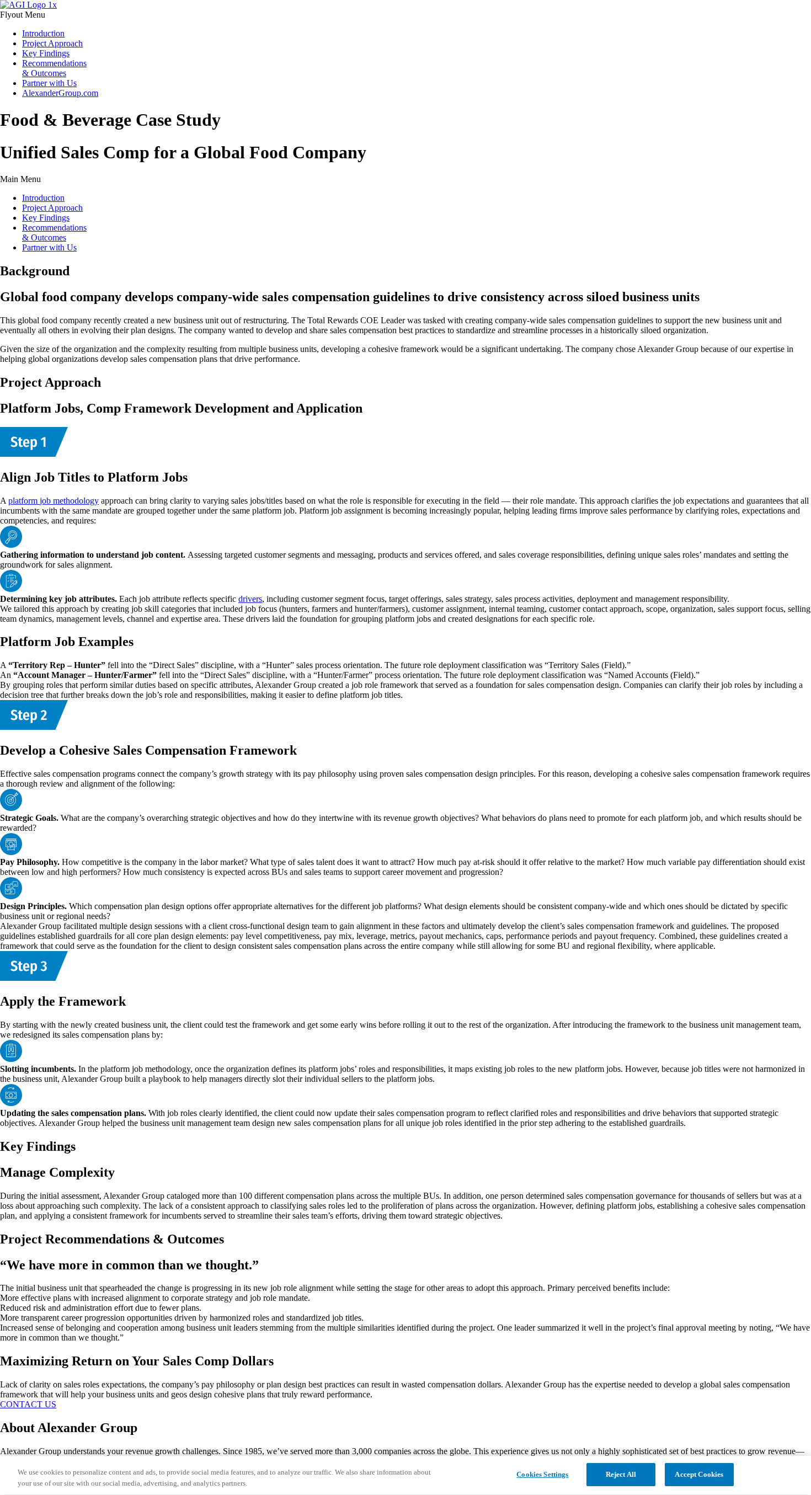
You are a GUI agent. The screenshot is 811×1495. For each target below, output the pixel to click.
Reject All (621, 1474)
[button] (405, 15)
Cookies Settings (542, 1474)
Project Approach (52, 43)
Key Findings (46, 53)
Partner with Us (49, 83)
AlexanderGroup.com (60, 93)
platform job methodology (53, 500)
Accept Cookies (699, 1474)
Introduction (43, 33)
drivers (250, 599)
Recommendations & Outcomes (54, 68)
